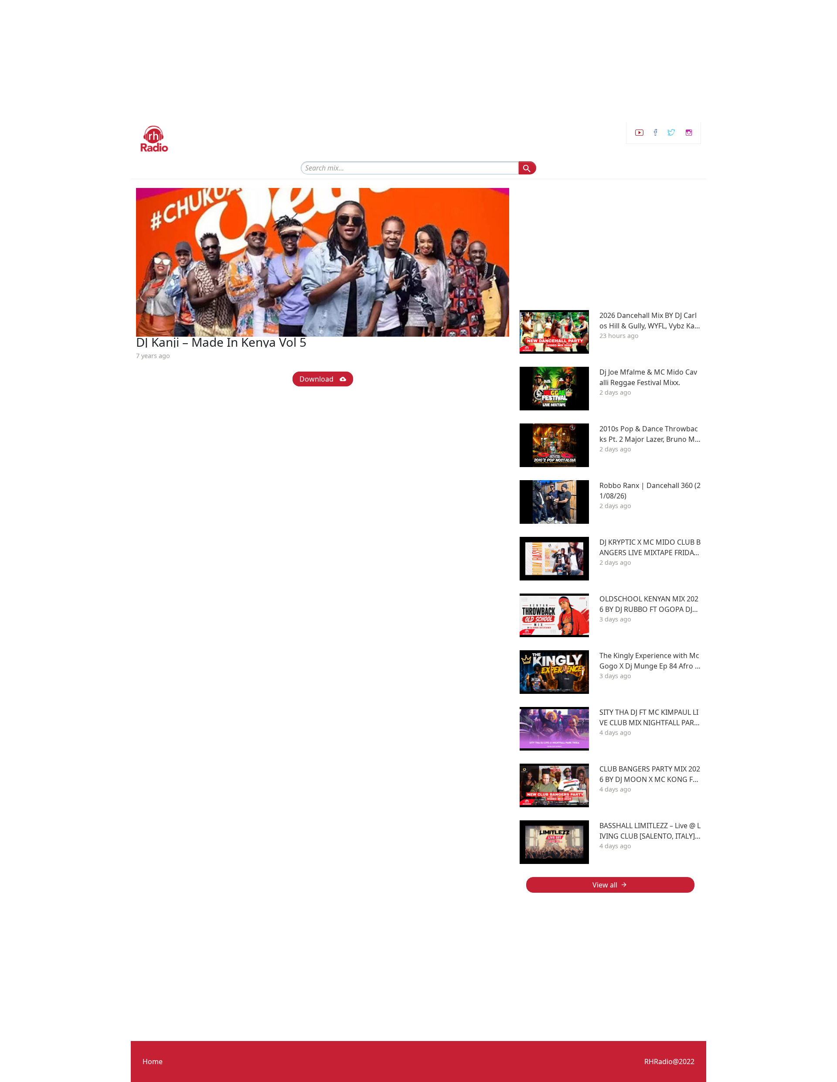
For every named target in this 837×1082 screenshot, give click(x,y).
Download (317, 379)
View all (604, 885)
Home (153, 1061)
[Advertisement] (261, 61)
